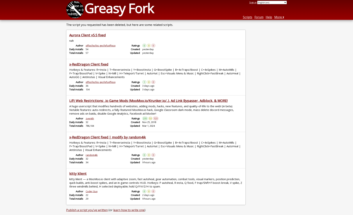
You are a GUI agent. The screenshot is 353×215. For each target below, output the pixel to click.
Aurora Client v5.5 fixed (87, 35)
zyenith (90, 118)
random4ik (92, 155)
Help (269, 17)
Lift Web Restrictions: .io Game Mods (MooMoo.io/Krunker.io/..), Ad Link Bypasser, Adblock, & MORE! (148, 100)
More (278, 17)
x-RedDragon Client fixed (88, 64)
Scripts (247, 17)
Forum (258, 17)
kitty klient (78, 173)
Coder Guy (92, 191)
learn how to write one (129, 210)
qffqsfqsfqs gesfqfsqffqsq (100, 45)
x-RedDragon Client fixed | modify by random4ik (107, 137)
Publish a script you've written (87, 210)
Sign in (253, 2)
